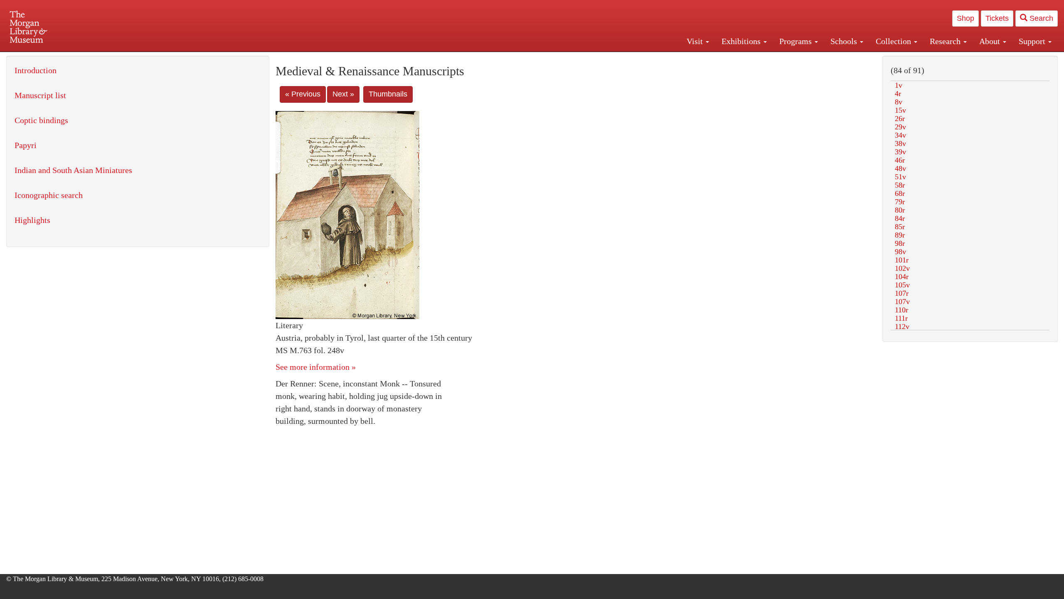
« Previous (302, 94)
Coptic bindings (41, 120)
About (990, 41)
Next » (343, 94)
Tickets (997, 18)
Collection (894, 41)
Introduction (36, 70)
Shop (965, 18)
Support (1033, 41)
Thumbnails (388, 94)
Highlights (32, 220)
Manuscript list (40, 95)
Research (946, 41)
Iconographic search (49, 195)
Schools (844, 41)
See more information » (316, 366)
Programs (796, 41)
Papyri (26, 145)
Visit (696, 41)
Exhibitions (742, 41)
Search (1040, 18)
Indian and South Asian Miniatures (73, 170)
